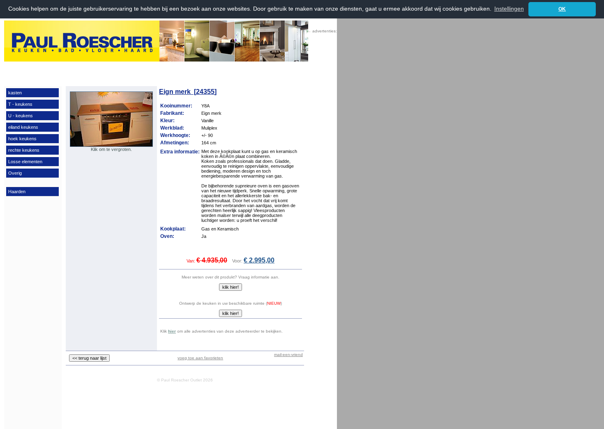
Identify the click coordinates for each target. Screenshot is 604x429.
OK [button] (562, 9)
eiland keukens (23, 127)
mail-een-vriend (288, 354)
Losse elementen (25, 161)
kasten (15, 92)
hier (172, 331)
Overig (15, 173)
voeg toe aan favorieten (200, 358)
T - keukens (20, 104)
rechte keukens (23, 150)
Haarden (16, 191)
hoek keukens (22, 138)
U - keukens (20, 115)
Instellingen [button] (509, 9)
